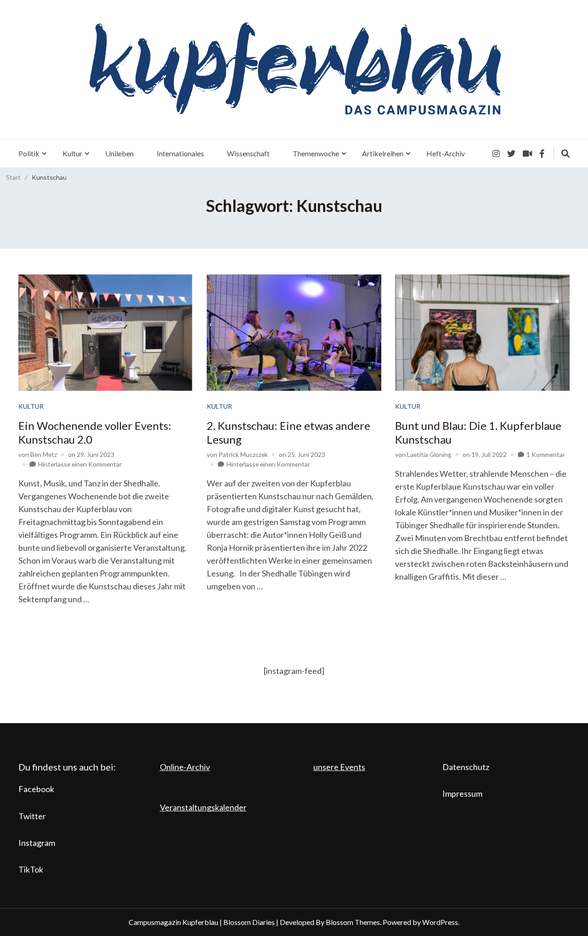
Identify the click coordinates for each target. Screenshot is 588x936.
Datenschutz (465, 767)
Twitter (32, 816)
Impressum (462, 793)
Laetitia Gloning (429, 454)
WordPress (440, 922)
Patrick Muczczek (243, 454)
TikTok (30, 869)
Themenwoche (316, 153)
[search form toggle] (565, 153)
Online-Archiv (185, 767)
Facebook (36, 789)
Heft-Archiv (445, 153)
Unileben (119, 153)
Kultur (72, 153)
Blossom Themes (353, 922)
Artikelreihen (382, 153)
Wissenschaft (248, 153)
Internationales (180, 153)
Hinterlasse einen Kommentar (80, 464)
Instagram (36, 843)
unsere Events (339, 767)
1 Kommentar (545, 454)
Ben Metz (43, 454)
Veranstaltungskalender (203, 807)
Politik (29, 153)
